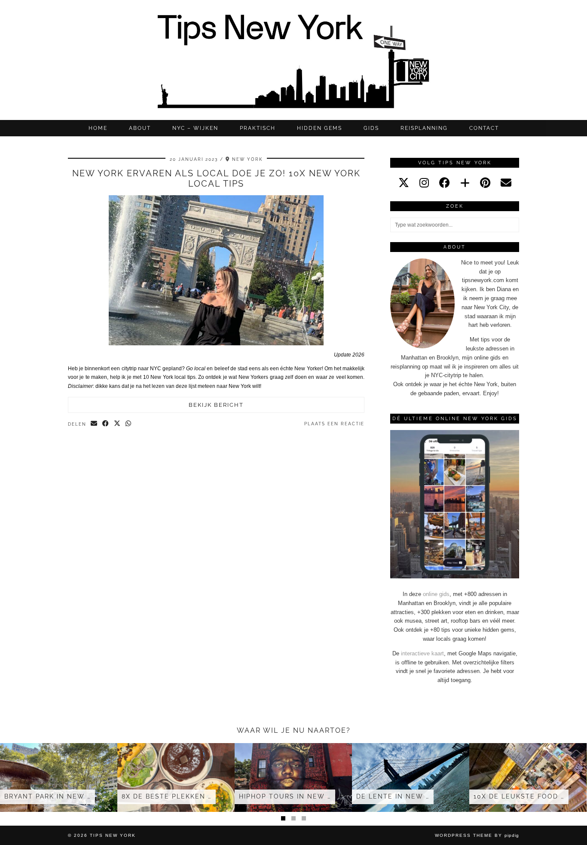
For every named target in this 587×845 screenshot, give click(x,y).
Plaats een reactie (334, 423)
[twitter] (403, 183)
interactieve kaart (422, 653)
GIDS (371, 128)
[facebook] (444, 183)
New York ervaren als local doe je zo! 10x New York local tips (216, 178)
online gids (436, 594)
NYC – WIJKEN (195, 128)
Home (98, 128)
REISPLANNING (424, 128)
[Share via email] (94, 424)
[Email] (506, 183)
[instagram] (424, 183)
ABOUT (140, 128)
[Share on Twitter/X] (117, 424)
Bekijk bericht (216, 405)
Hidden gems (319, 128)
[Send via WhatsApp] (128, 424)
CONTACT (484, 128)
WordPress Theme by (477, 835)
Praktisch (257, 128)
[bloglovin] (465, 183)
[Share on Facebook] (106, 424)
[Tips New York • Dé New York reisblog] (293, 60)
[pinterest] (485, 183)
